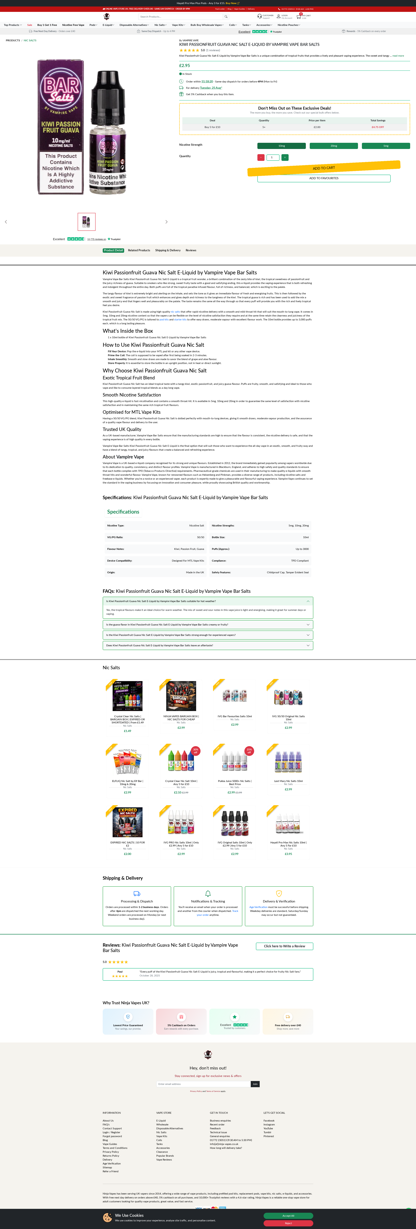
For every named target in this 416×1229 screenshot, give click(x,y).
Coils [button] (232, 25)
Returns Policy (111, 1156)
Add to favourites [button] (323, 178)
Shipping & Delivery (168, 250)
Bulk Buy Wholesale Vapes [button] (206, 25)
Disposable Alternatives (169, 1128)
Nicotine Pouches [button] (288, 25)
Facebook (269, 1120)
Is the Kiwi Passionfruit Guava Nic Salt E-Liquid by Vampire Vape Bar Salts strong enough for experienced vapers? (171, 635)
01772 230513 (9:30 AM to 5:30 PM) (231, 1140)
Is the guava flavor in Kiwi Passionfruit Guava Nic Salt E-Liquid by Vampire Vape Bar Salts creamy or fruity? (167, 624)
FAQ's (106, 1124)
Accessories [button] (263, 25)
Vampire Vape (190, 41)
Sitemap (107, 1167)
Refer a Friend (110, 1171)
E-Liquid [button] (107, 25)
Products (13, 40)
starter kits (180, 319)
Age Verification (258, 907)
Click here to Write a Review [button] (284, 946)
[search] (226, 17)
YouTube (268, 1128)
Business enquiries (220, 1120)
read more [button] (398, 55)
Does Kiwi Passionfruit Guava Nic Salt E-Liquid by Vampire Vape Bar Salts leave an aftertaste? (159, 645)
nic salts (175, 311)
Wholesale (162, 1124)
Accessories (163, 1148)
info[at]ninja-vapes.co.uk (224, 1144)
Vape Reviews (164, 1159)
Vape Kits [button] (177, 25)
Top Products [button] (12, 25)
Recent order (217, 1124)
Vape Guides (239, 9)
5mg (386, 146)
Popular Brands (165, 1156)
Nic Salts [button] (160, 25)
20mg (334, 146)
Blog (229, 9)
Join (255, 1084)
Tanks (159, 1144)
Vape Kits (161, 1136)
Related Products (139, 250)
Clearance (162, 1152)
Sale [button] (30, 25)
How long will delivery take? (226, 1148)
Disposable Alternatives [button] (133, 25)
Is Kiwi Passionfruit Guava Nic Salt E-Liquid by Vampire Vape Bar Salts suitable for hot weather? (161, 601)
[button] (200, 50)
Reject (288, 1223)
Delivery (251, 9)
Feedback (215, 1128)
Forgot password (112, 1136)
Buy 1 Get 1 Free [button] (47, 25)
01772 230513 (287, 9)
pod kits (164, 319)
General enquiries (220, 1136)
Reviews (191, 250)
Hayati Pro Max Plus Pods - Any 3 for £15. (207, 3)
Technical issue (218, 1132)
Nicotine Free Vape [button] (73, 25)
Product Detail (113, 250)
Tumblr (267, 1132)
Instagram (269, 1124)
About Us (108, 1120)
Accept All (288, 1216)
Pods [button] (92, 25)
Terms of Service (213, 1091)
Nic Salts (30, 40)
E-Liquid (161, 1120)
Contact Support (112, 1128)
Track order (220, 9)
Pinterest (269, 1136)
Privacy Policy (196, 1091)
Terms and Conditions (115, 1148)
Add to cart (324, 168)
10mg (282, 146)
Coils (159, 1140)
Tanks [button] (245, 25)
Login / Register (111, 1132)
